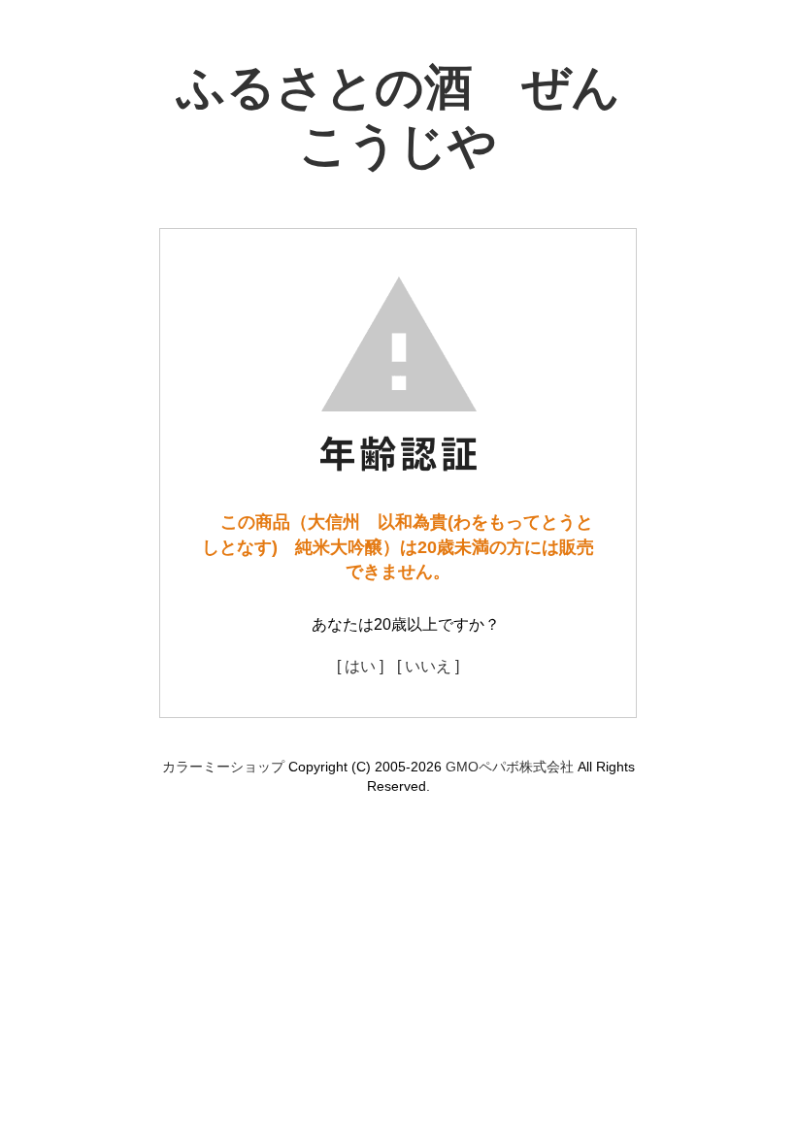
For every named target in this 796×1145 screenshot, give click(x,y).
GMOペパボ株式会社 (510, 766)
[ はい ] (360, 666)
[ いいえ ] (428, 666)
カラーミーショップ (223, 766)
